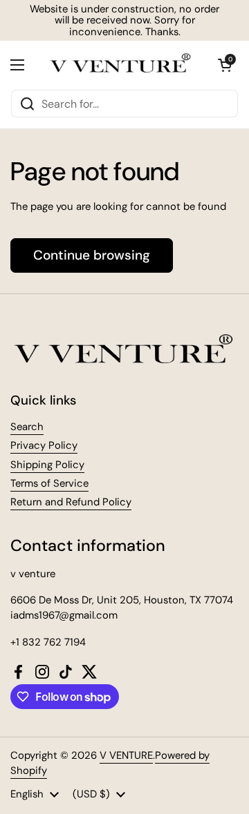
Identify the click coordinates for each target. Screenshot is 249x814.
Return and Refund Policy (70, 502)
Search (27, 427)
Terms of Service (49, 483)
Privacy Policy (43, 445)
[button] (225, 65)
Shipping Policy (47, 465)
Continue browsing (91, 255)
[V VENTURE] (121, 65)
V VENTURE (126, 755)
